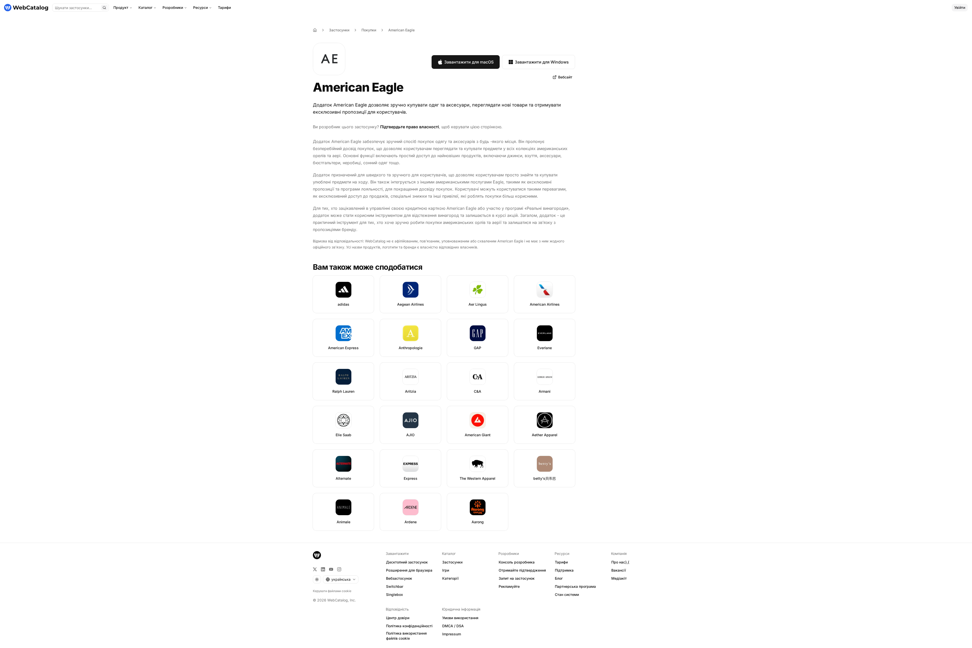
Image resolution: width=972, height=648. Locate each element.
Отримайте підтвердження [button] (522, 570)
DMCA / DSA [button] (453, 626)
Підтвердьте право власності (409, 126)
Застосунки (339, 30)
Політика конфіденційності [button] (409, 626)
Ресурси (200, 7)
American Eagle (401, 30)
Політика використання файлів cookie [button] (406, 636)
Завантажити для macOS (469, 62)
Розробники (173, 7)
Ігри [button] (445, 570)
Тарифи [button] (561, 562)
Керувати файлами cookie (332, 591)
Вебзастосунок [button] (399, 578)
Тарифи (224, 7)
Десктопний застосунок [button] (407, 562)
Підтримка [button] (564, 570)
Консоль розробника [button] (517, 562)
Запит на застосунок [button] (517, 578)
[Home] (315, 30)
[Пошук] (104, 8)
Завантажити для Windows (542, 62)
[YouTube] (331, 569)
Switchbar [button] (394, 586)
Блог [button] (559, 578)
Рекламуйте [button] (509, 586)
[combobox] (340, 579)
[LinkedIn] (323, 569)
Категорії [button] (450, 578)
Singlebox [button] (394, 594)
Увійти (959, 7)
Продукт (120, 7)
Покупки (368, 30)
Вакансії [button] (618, 570)
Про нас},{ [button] (620, 562)
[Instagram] (339, 569)
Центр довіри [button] (397, 618)
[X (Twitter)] (315, 569)
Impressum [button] (451, 634)
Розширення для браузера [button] (409, 570)
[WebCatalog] (317, 555)
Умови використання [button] (460, 618)
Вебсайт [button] (565, 77)
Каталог (145, 7)
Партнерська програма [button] (575, 586)
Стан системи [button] (567, 594)
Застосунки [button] (452, 562)
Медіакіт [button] (619, 578)
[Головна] (26, 8)
